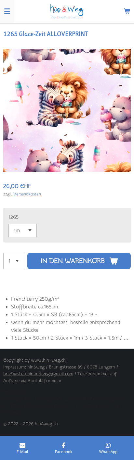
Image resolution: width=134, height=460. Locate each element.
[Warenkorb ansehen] (127, 11)
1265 (13, 217)
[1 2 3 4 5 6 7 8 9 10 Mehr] (13, 261)
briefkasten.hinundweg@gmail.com (38, 374)
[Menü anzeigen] (7, 11)
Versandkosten (27, 194)
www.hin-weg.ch (48, 360)
